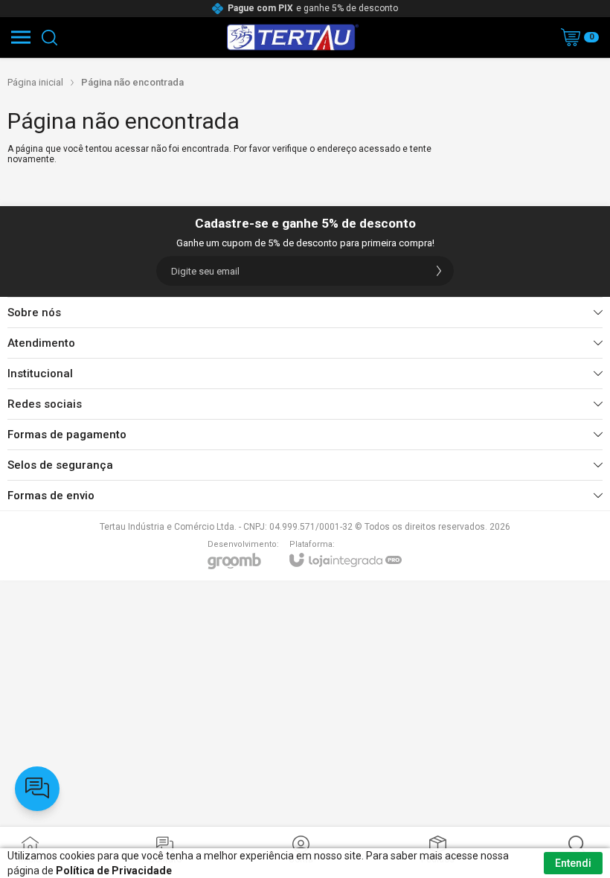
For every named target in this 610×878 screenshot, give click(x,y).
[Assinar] (439, 271)
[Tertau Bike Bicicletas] (293, 37)
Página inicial (35, 82)
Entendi (573, 863)
